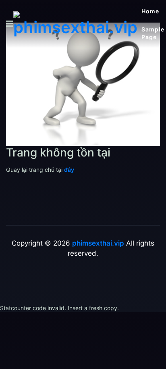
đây (69, 169)
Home (150, 11)
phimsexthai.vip (98, 243)
